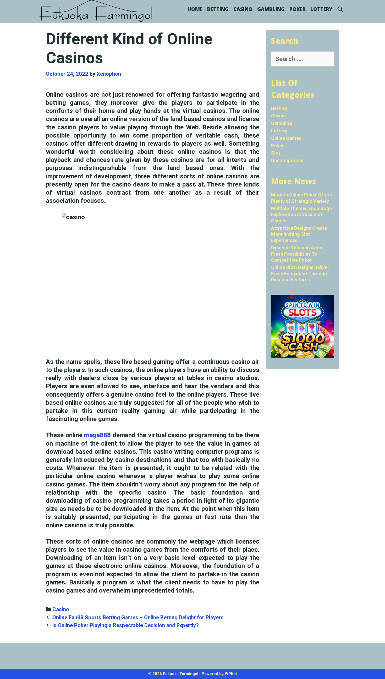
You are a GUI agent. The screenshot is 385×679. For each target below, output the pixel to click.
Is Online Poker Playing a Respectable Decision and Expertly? (125, 625)
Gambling (271, 9)
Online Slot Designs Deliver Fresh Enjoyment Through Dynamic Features (300, 273)
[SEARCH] (340, 9)
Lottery (321, 9)
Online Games (286, 138)
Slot (275, 153)
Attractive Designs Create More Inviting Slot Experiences (299, 234)
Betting (218, 9)
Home (195, 9)
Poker (297, 9)
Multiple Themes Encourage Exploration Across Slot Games (301, 214)
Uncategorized (287, 160)
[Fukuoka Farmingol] (96, 11)
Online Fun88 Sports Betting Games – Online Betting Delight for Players (138, 617)
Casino (242, 9)
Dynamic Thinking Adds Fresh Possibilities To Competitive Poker (296, 254)
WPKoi (231, 673)
